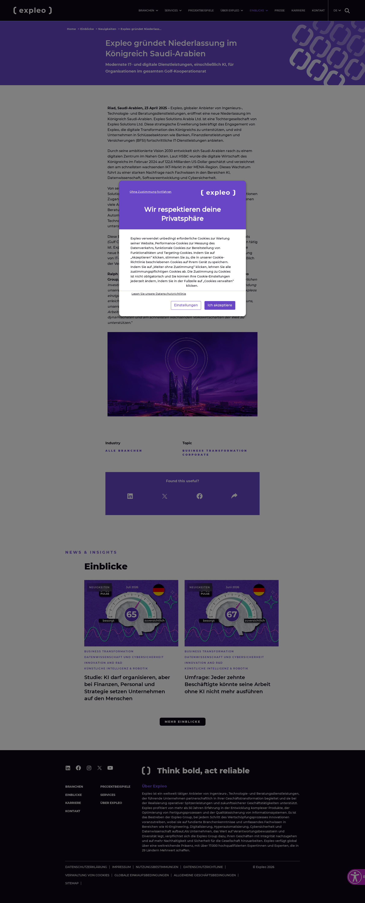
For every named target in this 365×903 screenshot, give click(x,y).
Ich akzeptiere (220, 305)
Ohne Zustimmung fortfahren (151, 191)
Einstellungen (186, 305)
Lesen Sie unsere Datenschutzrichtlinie (159, 293)
